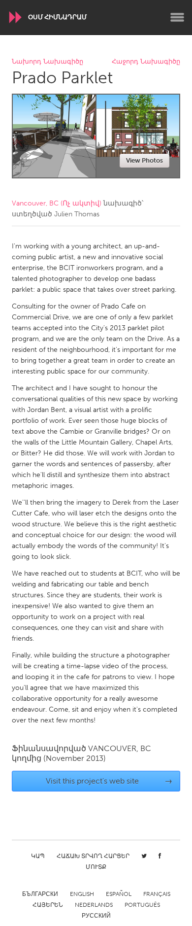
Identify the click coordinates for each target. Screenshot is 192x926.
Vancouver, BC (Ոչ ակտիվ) (56, 203)
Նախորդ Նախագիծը (47, 62)
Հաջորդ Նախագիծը (146, 62)
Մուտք (96, 866)
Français (156, 894)
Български (40, 894)
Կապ (38, 856)
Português (142, 904)
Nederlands (94, 904)
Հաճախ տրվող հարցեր (93, 856)
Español (118, 894)
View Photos (144, 160)
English (82, 894)
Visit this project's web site (109, 781)
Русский (96, 915)
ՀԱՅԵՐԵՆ (47, 904)
